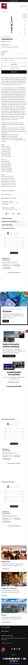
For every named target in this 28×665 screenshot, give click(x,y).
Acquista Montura (6, 622)
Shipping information (8, 190)
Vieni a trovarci (5, 568)
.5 (19, 54)
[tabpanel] (14, 274)
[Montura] (14, 606)
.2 (9, 54)
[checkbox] (6, 268)
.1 (5, 54)
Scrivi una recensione (14, 252)
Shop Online (5, 627)
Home (2, 12)
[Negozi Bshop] (14, 552)
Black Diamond (5, 36)
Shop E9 (6, 321)
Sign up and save (7, 635)
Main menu (4, 631)
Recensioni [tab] (6, 258)
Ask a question (6, 194)
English (13, 654)
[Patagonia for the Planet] (14, 579)
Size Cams (4, 51)
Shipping (8, 47)
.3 (12, 54)
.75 (22, 54)
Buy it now (14, 72)
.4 (15, 54)
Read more (4, 595)
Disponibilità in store (10, 198)
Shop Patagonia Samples (13, 382)
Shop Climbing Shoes (9, 356)
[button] (14, 238)
